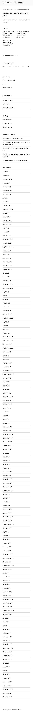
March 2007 (6, 505)
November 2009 (8, 400)
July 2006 (6, 532)
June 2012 (6, 325)
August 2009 (7, 408)
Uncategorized (11, 55)
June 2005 (6, 577)
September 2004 (8, 610)
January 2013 (7, 307)
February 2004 (7, 637)
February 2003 (7, 682)
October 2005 (7, 562)
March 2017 (6, 232)
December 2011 (8, 337)
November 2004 (8, 603)
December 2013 (8, 284)
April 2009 (6, 423)
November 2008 (8, 438)
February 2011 (7, 363)
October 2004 (7, 607)
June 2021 (6, 202)
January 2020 (7, 224)
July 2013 (6, 292)
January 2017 (7, 236)
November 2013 (8, 288)
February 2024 (7, 179)
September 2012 (8, 318)
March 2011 (6, 359)
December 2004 (8, 599)
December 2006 (8, 517)
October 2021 (7, 194)
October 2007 (7, 487)
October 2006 (7, 520)
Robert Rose (24, 9)
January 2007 (7, 513)
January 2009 (7, 430)
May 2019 (6, 228)
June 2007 (6, 498)
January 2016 (7, 258)
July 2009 (6, 412)
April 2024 (6, 172)
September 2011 (8, 348)
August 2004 (7, 614)
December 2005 (8, 554)
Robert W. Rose (13, 2)
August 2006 (7, 528)
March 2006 (7, 543)
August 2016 (7, 250)
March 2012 (6, 333)
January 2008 (7, 475)
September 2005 (8, 565)
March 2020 (6, 217)
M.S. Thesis (6, 104)
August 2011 (7, 352)
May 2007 (6, 502)
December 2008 (8, 434)
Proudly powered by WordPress (12, 709)
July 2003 (6, 663)
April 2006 (6, 539)
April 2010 (6, 389)
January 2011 (7, 367)
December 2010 (8, 370)
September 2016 (8, 247)
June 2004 (6, 622)
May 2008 (6, 460)
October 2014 (7, 265)
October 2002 (7, 697)
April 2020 (6, 213)
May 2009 (6, 419)
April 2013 (6, 299)
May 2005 (6, 580)
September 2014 (8, 269)
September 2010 (8, 374)
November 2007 (8, 483)
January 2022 (7, 187)
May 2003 (6, 670)
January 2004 (7, 640)
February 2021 (7, 205)
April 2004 (6, 629)
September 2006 (8, 524)
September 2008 (8, 445)
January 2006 (7, 550)
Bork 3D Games (8, 100)
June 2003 (6, 667)
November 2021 (8, 190)
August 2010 (7, 378)
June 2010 (6, 382)
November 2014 (8, 262)
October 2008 (7, 442)
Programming (7, 123)
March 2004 (7, 633)
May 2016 (6, 254)
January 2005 (7, 595)
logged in (14, 67)
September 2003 (8, 655)
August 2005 (7, 569)
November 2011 (8, 340)
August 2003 (7, 659)
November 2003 (8, 648)
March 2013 (6, 303)
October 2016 (7, 243)
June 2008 (6, 457)
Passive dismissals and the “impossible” (15, 160)
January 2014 (7, 280)
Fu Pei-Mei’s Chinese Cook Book (13, 138)
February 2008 (7, 472)
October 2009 (7, 404)
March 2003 (6, 678)
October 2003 (7, 652)
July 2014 (6, 273)
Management (7, 119)
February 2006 (7, 547)
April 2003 (6, 674)
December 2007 (8, 479)
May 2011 (6, 355)
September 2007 (8, 490)
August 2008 (7, 449)
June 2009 (6, 415)
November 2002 (8, 693)
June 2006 (6, 535)
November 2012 (8, 310)
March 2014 (6, 277)
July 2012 (6, 322)
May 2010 (6, 385)
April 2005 (6, 584)
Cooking (5, 116)
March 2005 (7, 588)
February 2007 (7, 509)
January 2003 (7, 685)
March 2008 (7, 468)
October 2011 (7, 344)
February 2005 (7, 592)
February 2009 (7, 427)
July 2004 (6, 618)
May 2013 (6, 295)
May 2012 (6, 329)
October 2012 (7, 314)
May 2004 (6, 625)
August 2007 (7, 494)
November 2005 (8, 558)
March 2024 (6, 175)
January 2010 (7, 393)
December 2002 (8, 689)
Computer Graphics (9, 108)
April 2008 (6, 464)
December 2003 (8, 644)
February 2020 (7, 220)
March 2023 (6, 183)
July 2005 (6, 573)
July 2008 (6, 453)
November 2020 (8, 209)
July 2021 (6, 198)
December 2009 (8, 397)
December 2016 (8, 239)
